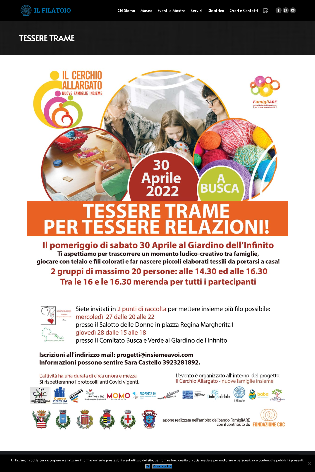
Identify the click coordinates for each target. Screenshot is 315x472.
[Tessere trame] (157, 248)
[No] (309, 463)
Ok (148, 466)
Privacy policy (162, 466)
